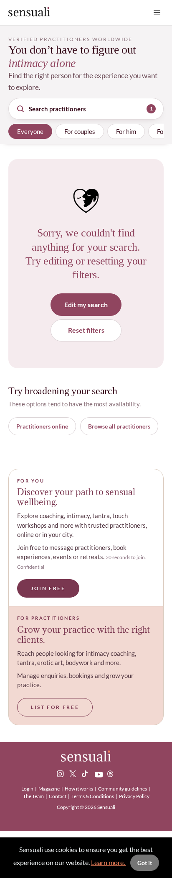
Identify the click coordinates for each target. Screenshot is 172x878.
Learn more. (108, 862)
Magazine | (51, 789)
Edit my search (86, 304)
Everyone (30, 131)
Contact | (60, 796)
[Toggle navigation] (157, 12)
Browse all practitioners (119, 426)
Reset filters (86, 330)
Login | (29, 789)
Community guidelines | (124, 789)
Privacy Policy (134, 796)
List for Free (55, 707)
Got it (144, 862)
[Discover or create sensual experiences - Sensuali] (29, 12)
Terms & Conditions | (94, 796)
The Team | (35, 796)
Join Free (48, 588)
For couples (79, 131)
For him (126, 131)
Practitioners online (42, 426)
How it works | (81, 789)
